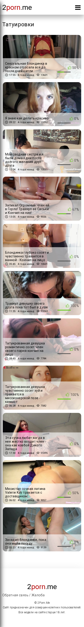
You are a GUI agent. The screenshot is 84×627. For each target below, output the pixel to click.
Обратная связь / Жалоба (23, 595)
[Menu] (77, 8)
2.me (17, 7)
